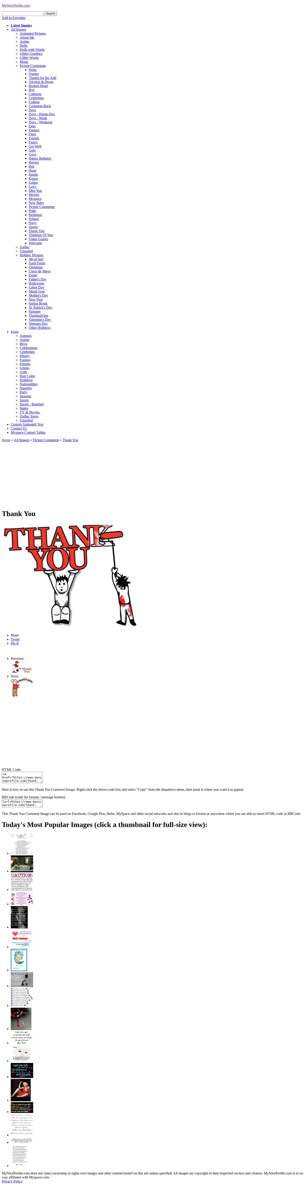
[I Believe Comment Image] (22, 1061)
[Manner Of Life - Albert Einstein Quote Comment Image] (22, 1043)
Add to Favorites (14, 18)
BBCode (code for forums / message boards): (34, 797)
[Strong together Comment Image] (22, 1077)
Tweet (15, 639)
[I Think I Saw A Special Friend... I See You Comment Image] (19, 970)
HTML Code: (11, 769)
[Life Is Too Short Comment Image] (19, 1166)
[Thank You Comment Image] (22, 695)
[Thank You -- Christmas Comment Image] (22, 672)
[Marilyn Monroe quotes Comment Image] (21, 1100)
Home (6, 440)
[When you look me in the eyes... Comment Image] (22, 1135)
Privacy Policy (12, 1181)
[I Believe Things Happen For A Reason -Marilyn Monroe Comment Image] (19, 927)
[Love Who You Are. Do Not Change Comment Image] (22, 947)
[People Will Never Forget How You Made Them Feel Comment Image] (22, 1112)
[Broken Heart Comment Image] (21, 1029)
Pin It (14, 643)
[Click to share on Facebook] (71, 576)
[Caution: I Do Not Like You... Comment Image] (22, 889)
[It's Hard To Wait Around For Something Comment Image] (22, 986)
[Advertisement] (136, 473)
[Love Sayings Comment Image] (22, 853)
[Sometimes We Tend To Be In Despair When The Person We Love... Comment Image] (22, 904)
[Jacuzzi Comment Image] (22, 871)
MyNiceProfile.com (16, 5)
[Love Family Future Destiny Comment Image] (22, 1005)
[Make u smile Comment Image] (22, 1142)
